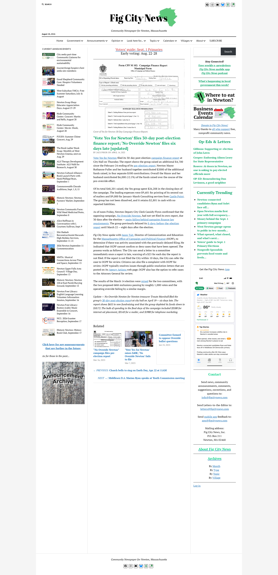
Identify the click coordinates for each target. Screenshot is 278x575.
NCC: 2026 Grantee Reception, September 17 (69, 320)
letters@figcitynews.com (214, 409)
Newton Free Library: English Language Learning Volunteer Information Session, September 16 (70, 296)
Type (216, 470)
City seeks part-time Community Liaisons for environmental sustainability (69, 59)
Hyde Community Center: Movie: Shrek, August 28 (67, 128)
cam (153, 158)
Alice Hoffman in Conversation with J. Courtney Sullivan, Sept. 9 (69, 223)
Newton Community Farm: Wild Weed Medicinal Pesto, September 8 (70, 212)
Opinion (115, 40)
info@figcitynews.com (214, 397)
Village (216, 477)
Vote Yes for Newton (105, 158)
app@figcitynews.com (214, 420)
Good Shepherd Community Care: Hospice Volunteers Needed (70, 82)
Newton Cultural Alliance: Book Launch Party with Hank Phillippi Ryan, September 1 (70, 177)
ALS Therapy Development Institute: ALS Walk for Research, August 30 (70, 164)
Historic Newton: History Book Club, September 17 (69, 331)
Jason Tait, (128, 235)
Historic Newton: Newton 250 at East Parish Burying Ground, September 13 (69, 283)
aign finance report (168, 158)
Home (59, 40)
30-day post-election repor (116, 300)
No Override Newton (129, 215)
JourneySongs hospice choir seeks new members (70, 69)
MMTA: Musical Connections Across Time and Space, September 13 (69, 260)
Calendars (168, 40)
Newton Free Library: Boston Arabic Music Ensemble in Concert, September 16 (67, 309)
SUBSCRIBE (215, 40)
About (199, 40)
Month (216, 466)
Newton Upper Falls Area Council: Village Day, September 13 (69, 271)
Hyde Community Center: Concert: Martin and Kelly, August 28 (68, 116)
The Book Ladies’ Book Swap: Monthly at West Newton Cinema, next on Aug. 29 (69, 152)
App (227, 269)
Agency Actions (118, 269)
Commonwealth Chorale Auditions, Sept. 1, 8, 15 (69, 188)
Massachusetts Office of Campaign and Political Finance (134, 239)
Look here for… (135, 40)
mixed (144, 281)
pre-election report (145, 165)
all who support (221, 129)
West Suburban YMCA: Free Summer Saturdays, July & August (70, 93)
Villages (185, 40)
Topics (153, 40)
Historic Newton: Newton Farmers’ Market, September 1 (70, 200)
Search (228, 51)
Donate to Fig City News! (214, 125)
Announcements (96, 40)
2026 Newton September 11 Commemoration (70, 247)
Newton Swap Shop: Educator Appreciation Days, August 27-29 (68, 105)
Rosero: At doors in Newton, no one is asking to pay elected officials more (212, 170)
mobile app (210, 416)
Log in (197, 485)
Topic (216, 474)
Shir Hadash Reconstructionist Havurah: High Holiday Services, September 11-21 (70, 236)
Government (73, 40)
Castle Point (177, 196)
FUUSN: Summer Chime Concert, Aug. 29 (68, 138)
